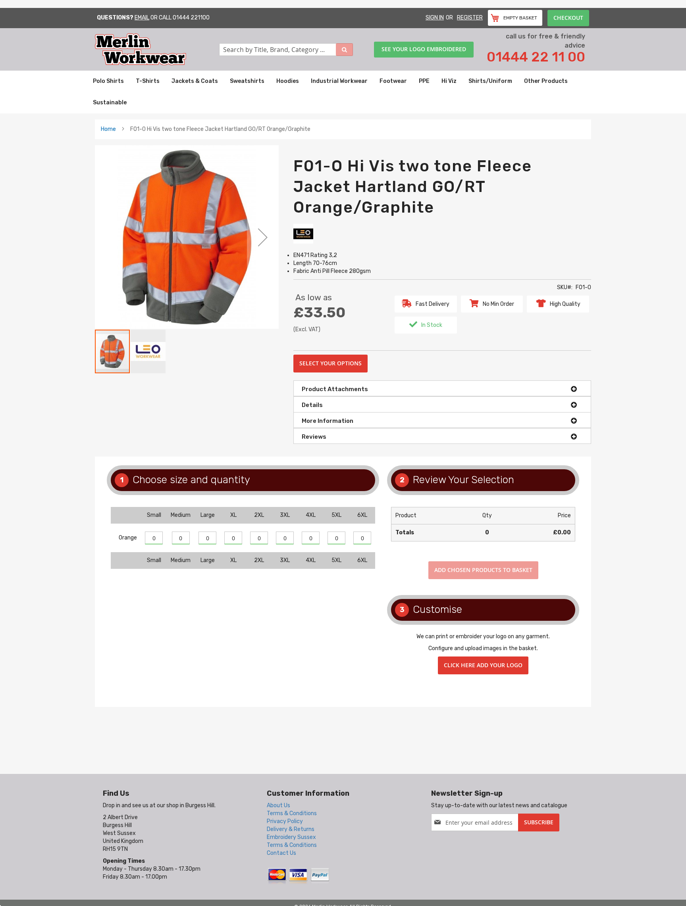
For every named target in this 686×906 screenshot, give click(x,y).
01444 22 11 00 (536, 57)
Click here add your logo (483, 665)
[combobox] (286, 49)
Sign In (435, 17)
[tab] (442, 388)
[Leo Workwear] (303, 233)
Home (108, 129)
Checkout (568, 17)
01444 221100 (191, 17)
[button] (263, 237)
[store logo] (157, 49)
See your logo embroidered (424, 49)
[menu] (343, 92)
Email (142, 17)
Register (470, 17)
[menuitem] (108, 81)
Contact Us (281, 853)
